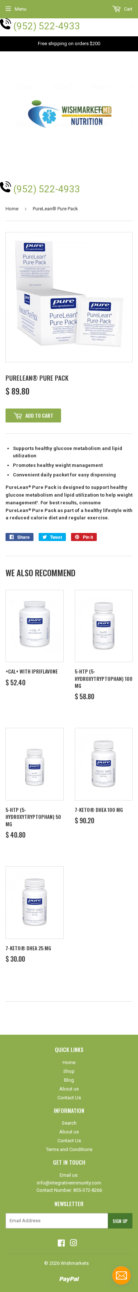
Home (12, 208)
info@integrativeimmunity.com (69, 1183)
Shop (69, 1071)
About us (69, 1089)
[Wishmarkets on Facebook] (61, 1244)
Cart (127, 9)
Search (69, 1123)
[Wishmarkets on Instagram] (73, 1244)
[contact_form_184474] (121, 1275)
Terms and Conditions (69, 1149)
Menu (20, 9)
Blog (69, 1080)
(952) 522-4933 (46, 26)
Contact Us (69, 1097)
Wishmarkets (75, 1263)
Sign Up (120, 1221)
